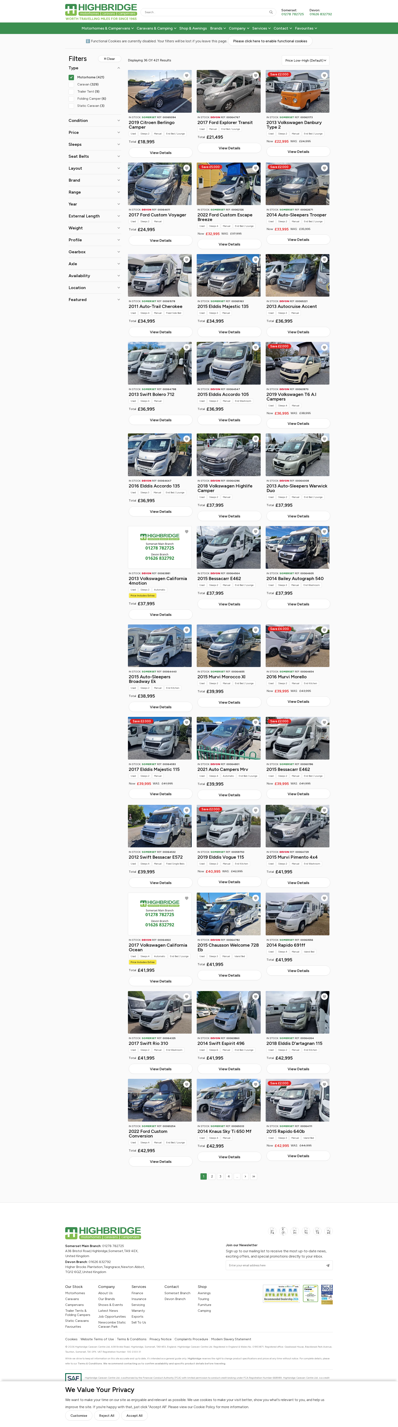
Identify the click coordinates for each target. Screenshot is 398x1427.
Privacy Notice (160, 1339)
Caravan (87, 84)
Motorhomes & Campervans (106, 28)
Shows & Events (110, 1305)
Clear (111, 59)
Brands (216, 28)
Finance (137, 1293)
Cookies (71, 1339)
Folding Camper (91, 99)
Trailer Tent (88, 91)
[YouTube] (306, 1233)
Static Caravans (77, 1321)
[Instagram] (295, 1233)
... (237, 1176)
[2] (245, 1176)
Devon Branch (175, 1299)
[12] (253, 1176)
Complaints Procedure (191, 1339)
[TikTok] (317, 1233)
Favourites (304, 28)
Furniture (204, 1305)
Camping (204, 1311)
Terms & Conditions (132, 1339)
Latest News (108, 1311)
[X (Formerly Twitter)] (283, 1233)
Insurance (138, 1299)
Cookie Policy (204, 1407)
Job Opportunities (112, 1316)
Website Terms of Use (97, 1339)
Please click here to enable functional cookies (270, 41)
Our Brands (106, 1299)
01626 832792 (100, 1262)
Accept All (134, 1416)
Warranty (138, 1311)
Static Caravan (90, 106)
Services (259, 28)
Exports (137, 1316)
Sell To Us (138, 1322)
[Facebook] (272, 1233)
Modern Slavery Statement (231, 1339)
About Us (105, 1293)
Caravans (72, 1299)
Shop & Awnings (193, 28)
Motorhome (90, 77)
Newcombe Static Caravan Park (112, 1324)
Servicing (138, 1305)
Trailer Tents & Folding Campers (77, 1313)
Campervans (74, 1305)
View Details (160, 152)
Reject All (106, 1416)
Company (237, 28)
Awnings (204, 1293)
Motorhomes (75, 1293)
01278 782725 (113, 1246)
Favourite (186, 75)
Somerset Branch (177, 1293)
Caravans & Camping (155, 28)
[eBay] (328, 1233)
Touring (203, 1299)
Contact (281, 28)
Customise (78, 1416)
